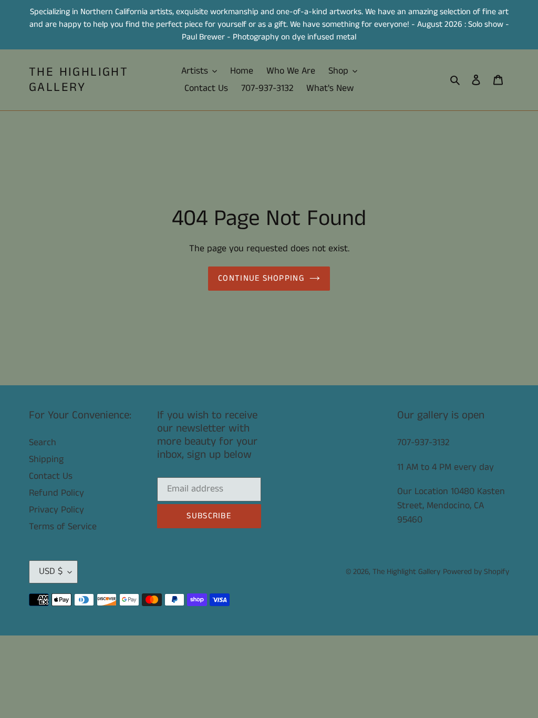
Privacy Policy (56, 510)
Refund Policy (56, 493)
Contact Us (51, 476)
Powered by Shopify (476, 571)
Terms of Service (63, 527)
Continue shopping (261, 278)
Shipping (46, 459)
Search (42, 442)
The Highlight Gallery (78, 80)
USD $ (51, 571)
